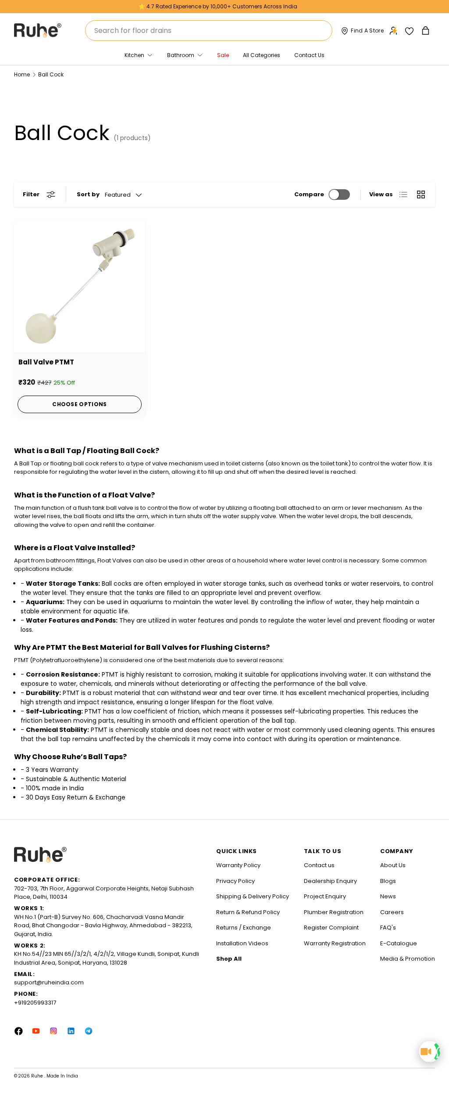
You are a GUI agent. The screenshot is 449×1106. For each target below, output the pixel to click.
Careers (392, 912)
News (388, 896)
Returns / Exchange (243, 927)
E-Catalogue (398, 943)
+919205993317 (35, 1002)
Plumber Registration (333, 912)
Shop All (229, 959)
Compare (309, 194)
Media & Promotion (407, 959)
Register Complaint (331, 927)
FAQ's (388, 927)
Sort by (88, 194)
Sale (223, 55)
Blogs (388, 881)
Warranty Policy (238, 865)
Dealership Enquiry (330, 881)
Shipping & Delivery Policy (252, 896)
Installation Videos (242, 943)
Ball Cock (51, 74)
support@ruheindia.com (49, 982)
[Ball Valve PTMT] (79, 286)
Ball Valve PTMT (46, 362)
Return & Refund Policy (248, 912)
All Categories (261, 55)
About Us (393, 865)
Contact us (319, 865)
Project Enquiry (325, 896)
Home (22, 74)
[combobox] (208, 30)
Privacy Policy (235, 881)
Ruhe (37, 1076)
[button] (426, 30)
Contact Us (309, 55)
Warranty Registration (335, 943)
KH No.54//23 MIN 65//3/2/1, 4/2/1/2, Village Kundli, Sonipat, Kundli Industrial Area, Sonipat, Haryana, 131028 (106, 958)
